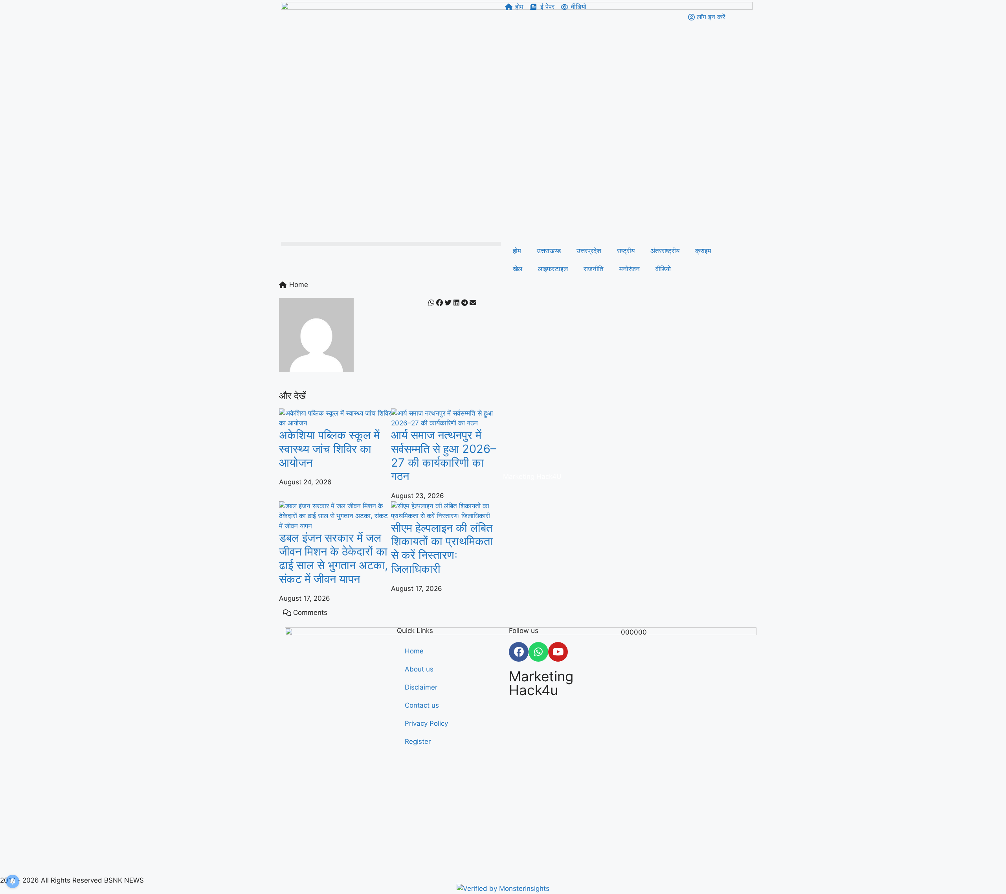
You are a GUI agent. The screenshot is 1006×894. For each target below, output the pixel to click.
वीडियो (663, 269)
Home (414, 651)
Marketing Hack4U (532, 476)
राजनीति (594, 269)
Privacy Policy (426, 723)
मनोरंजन (629, 269)
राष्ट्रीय (626, 251)
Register (418, 741)
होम (517, 251)
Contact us (422, 705)
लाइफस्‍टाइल (553, 269)
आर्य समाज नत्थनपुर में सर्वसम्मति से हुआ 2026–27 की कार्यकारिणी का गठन (443, 455)
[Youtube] (558, 652)
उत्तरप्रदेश (588, 251)
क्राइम (703, 251)
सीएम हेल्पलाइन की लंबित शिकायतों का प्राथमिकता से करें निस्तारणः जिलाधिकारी (442, 548)
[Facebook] (519, 652)
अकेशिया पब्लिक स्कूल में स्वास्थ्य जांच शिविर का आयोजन (329, 448)
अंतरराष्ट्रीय (664, 251)
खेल (517, 269)
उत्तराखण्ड (549, 251)
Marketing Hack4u (541, 683)
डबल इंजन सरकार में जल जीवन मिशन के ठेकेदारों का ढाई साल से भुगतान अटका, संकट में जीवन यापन (333, 558)
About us (419, 669)
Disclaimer (421, 687)
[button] (391, 244)
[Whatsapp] (538, 652)
